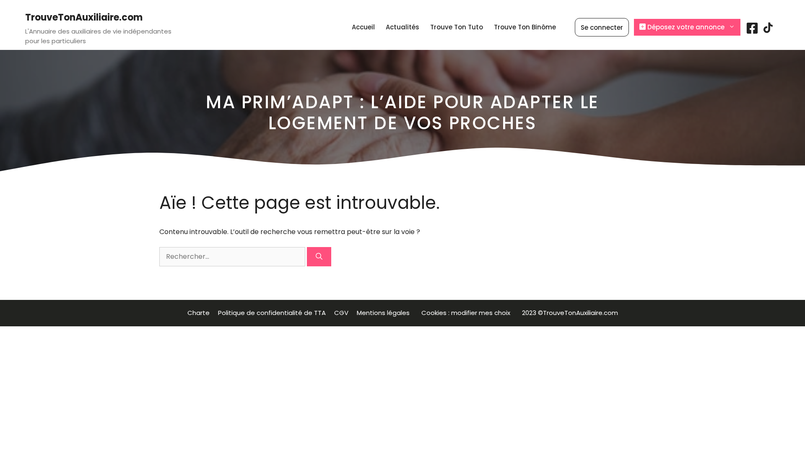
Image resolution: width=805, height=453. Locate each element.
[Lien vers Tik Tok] (768, 30)
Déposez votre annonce (685, 27)
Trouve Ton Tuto (456, 27)
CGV (341, 312)
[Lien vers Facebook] (752, 31)
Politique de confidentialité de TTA (272, 312)
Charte (198, 312)
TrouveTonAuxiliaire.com (84, 17)
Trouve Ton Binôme (525, 27)
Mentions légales (385, 312)
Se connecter (602, 27)
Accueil (363, 27)
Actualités (402, 27)
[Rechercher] (319, 256)
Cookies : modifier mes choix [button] (467, 312)
